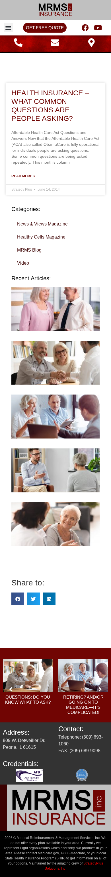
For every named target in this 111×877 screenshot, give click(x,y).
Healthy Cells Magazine (41, 237)
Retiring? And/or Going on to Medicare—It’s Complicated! (83, 705)
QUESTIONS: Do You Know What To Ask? (28, 700)
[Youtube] (98, 27)
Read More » (23, 176)
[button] (8, 27)
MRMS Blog (29, 250)
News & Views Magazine (42, 224)
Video (23, 263)
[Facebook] (85, 27)
